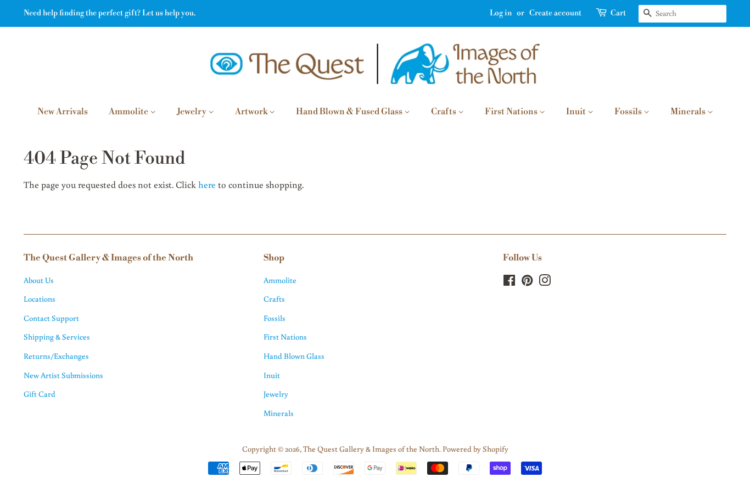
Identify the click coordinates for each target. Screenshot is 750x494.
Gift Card (39, 393)
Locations (39, 298)
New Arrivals (62, 111)
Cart (618, 13)
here (207, 184)
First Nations (512, 111)
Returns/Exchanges (56, 356)
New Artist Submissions (63, 375)
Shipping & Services (57, 336)
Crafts (444, 111)
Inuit (576, 111)
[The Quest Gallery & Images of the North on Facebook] (509, 282)
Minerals (688, 111)
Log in (501, 13)
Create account (555, 13)
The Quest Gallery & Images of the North (371, 448)
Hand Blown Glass (294, 356)
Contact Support (51, 318)
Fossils (628, 111)
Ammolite (129, 111)
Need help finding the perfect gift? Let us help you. (109, 13)
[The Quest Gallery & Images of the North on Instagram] (545, 282)
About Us (39, 280)
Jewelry (192, 111)
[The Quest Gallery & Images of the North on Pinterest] (527, 282)
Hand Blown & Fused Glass (350, 111)
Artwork (252, 111)
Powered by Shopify (475, 448)
